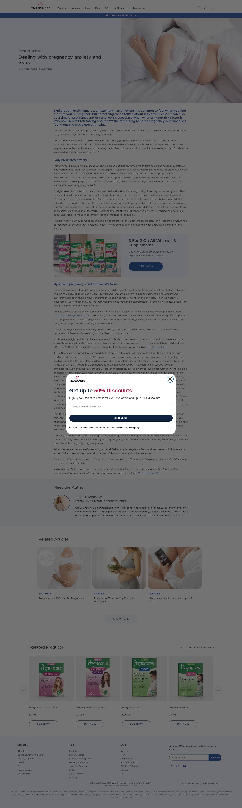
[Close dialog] (170, 379)
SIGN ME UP (121, 418)
